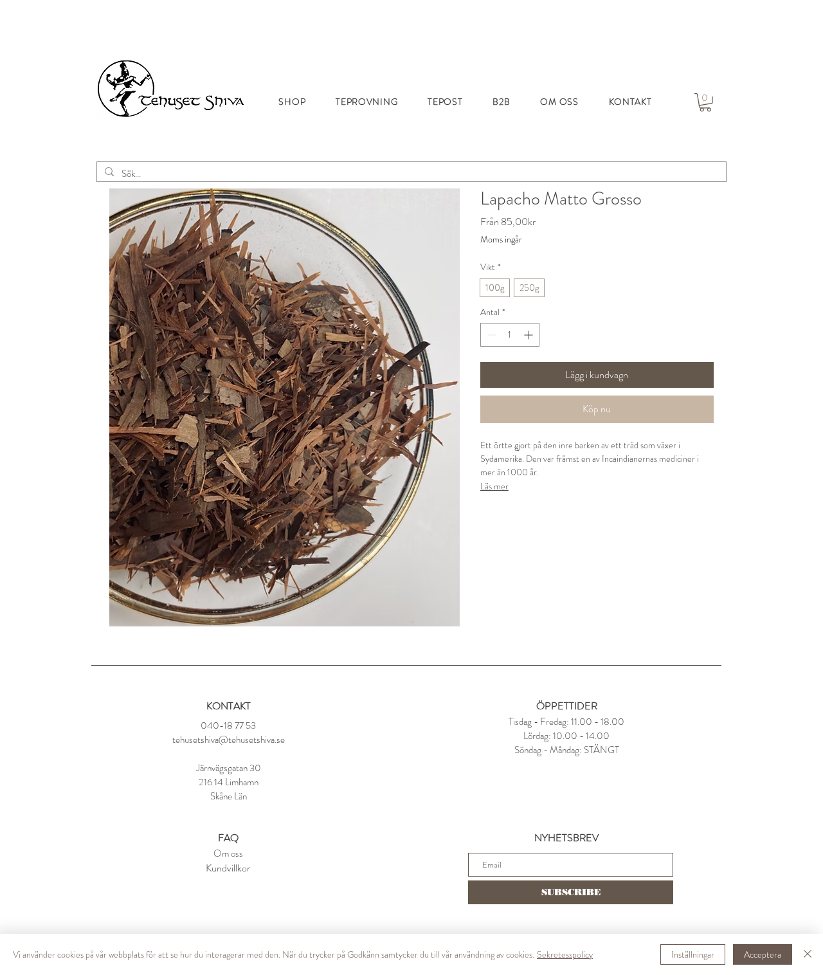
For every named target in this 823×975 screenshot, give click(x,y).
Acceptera (762, 954)
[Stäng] (807, 954)
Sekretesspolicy (565, 954)
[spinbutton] (509, 334)
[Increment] (529, 334)
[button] (705, 102)
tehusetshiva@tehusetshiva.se (228, 740)
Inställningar (692, 954)
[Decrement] (490, 334)
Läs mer (494, 486)
